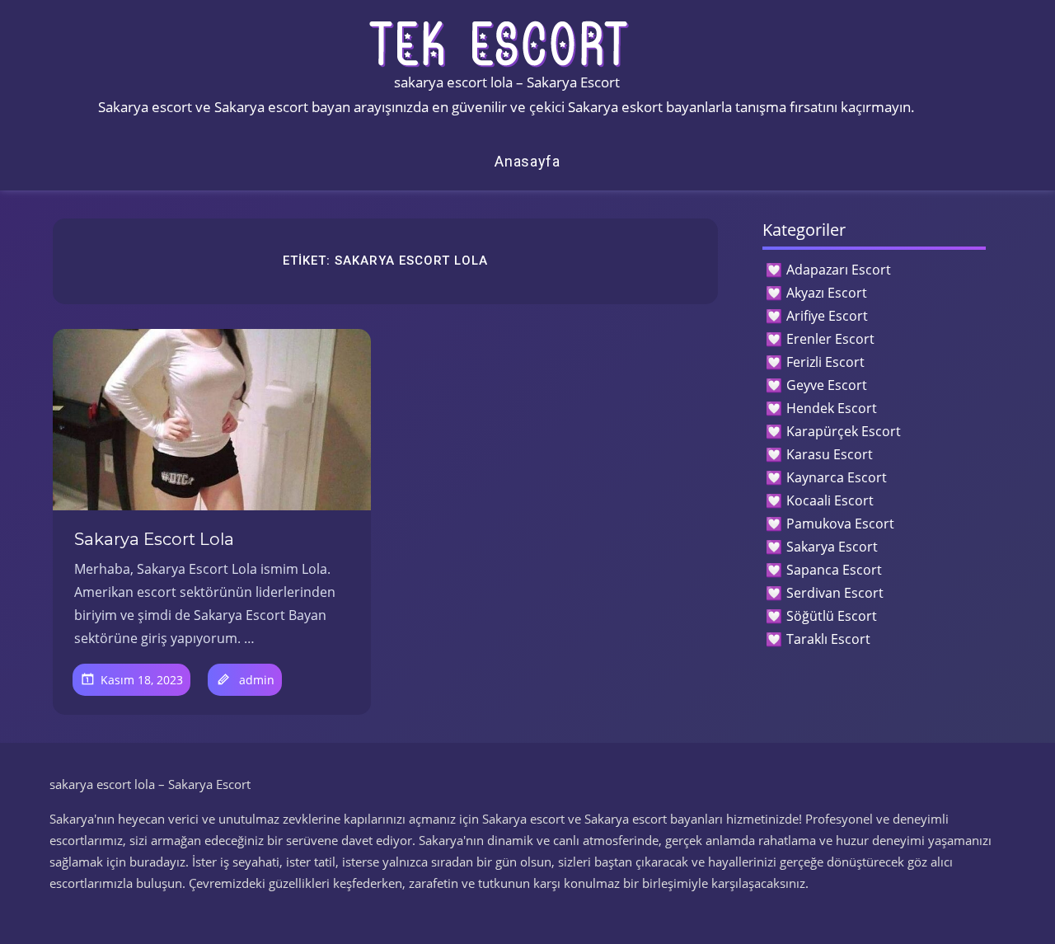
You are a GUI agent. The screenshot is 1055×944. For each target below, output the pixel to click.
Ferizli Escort (825, 362)
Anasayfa (527, 161)
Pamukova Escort (840, 523)
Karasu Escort (829, 454)
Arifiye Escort (827, 316)
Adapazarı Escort (838, 270)
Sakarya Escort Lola (154, 539)
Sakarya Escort (832, 547)
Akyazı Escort (826, 293)
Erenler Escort (830, 339)
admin (256, 680)
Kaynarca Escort (836, 477)
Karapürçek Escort (843, 431)
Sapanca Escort (834, 570)
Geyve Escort (826, 385)
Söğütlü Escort (831, 616)
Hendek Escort (831, 408)
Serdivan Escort (835, 593)
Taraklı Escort (828, 639)
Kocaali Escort (830, 500)
